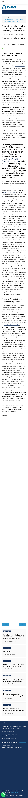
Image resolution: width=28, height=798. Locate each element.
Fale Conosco (19, 795)
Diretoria (12, 795)
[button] (3, 794)
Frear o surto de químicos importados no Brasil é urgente (13, 695)
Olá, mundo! (7, 651)
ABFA (3, 2)
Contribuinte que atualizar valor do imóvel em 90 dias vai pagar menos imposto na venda (13, 637)
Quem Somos (5, 795)
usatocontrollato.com (9, 192)
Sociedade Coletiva (14, 792)
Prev (6, 624)
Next (22, 624)
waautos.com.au (20, 66)
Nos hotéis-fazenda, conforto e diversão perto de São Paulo (13, 665)
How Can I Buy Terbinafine (11, 325)
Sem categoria (19, 34)
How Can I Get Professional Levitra (11, 160)
